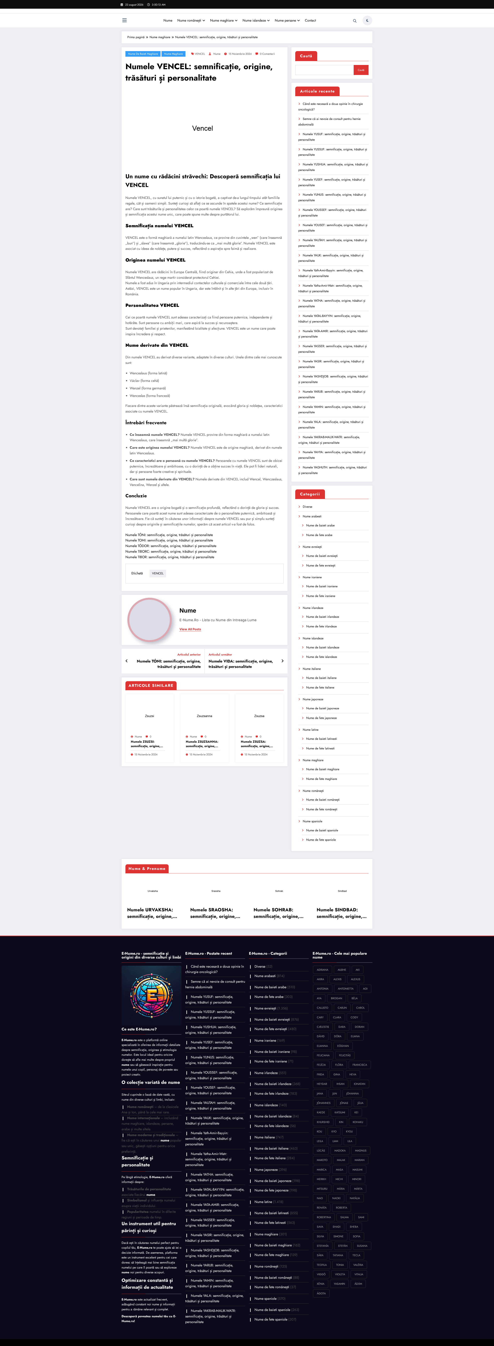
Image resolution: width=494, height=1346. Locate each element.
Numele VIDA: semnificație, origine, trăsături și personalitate (241, 664)
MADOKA (340, 1150)
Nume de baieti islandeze (322, 647)
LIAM (335, 1141)
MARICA (322, 1170)
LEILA (320, 1141)
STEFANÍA (323, 1246)
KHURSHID (323, 1122)
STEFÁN (343, 1246)
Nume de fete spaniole (321, 840)
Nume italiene (312, 669)
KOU (319, 1131)
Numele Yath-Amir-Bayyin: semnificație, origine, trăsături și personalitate (208, 1139)
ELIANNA (322, 1046)
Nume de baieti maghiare (143, 54)
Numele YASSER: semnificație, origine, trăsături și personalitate (210, 1222)
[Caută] (355, 21)
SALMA (344, 1217)
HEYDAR (322, 1084)
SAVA (320, 1227)
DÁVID (321, 1036)
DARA (341, 1027)
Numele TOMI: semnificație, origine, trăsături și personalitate (169, 540)
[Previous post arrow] (126, 661)
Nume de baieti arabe (320, 525)
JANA (320, 1093)
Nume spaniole (312, 821)
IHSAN (340, 1084)
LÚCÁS (321, 1150)
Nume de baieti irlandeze (322, 616)
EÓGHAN (343, 1046)
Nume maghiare (222, 20)
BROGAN (336, 998)
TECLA (356, 1255)
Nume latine (310, 729)
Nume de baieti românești (323, 799)
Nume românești (189, 20)
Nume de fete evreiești (320, 565)
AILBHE (342, 970)
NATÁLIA (355, 1198)
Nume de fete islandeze (321, 657)
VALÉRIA (358, 1265)
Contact (310, 20)
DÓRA (337, 1036)
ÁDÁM (358, 1284)
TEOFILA (322, 1265)
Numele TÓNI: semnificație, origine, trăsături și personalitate (169, 534)
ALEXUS (355, 979)
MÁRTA (358, 1189)
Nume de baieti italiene (321, 678)
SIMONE (338, 1236)
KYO (334, 1131)
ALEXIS (337, 979)
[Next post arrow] (282, 661)
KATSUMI (340, 1112)
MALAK (341, 1160)
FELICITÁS (345, 1055)
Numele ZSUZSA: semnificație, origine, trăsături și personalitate (255, 744)
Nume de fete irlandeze (321, 626)
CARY (320, 1017)
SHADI (336, 1227)
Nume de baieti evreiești (322, 556)
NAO (320, 1198)
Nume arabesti (312, 516)
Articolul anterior (189, 654)
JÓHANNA (352, 1093)
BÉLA (355, 998)
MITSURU (322, 1189)
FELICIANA (323, 1055)
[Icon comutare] (124, 21)
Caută (306, 56)
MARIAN (360, 1160)
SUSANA (362, 1246)
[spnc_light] (367, 20)
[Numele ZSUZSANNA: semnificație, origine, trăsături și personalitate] (204, 715)
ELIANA (355, 1036)
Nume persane (285, 20)
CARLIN (342, 1008)
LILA (350, 1141)
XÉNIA (320, 1284)
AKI (358, 970)
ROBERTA (341, 1208)
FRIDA (320, 1074)
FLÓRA (339, 1065)
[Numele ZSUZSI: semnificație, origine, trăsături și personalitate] (149, 715)
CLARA (337, 1017)
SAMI (361, 1217)
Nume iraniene (312, 577)
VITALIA (358, 1274)
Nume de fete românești (321, 809)
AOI (365, 989)
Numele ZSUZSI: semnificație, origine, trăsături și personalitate (145, 744)
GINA (336, 1074)
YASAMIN (339, 1284)
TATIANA (338, 1255)
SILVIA (320, 1236)
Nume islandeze (254, 20)
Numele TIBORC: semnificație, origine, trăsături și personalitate (171, 551)
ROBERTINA (324, 1217)
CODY (354, 1017)
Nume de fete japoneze (321, 718)
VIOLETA (340, 1274)
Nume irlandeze (313, 608)
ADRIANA (322, 970)
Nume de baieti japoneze (322, 708)
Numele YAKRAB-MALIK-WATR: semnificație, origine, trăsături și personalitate (210, 1316)
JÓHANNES (324, 1103)
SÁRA (320, 1255)
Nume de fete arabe (319, 535)
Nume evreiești (312, 547)
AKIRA (320, 979)
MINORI (356, 1179)
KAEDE (321, 1112)
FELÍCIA (321, 1065)
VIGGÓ (321, 1274)
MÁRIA (341, 1189)
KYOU (349, 1131)
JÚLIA (360, 1103)
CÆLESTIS (323, 1027)
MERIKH (321, 1179)
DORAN (359, 1027)
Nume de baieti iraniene (322, 586)
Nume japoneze (313, 699)
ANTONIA (322, 989)
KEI (356, 1112)
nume (216, 54)
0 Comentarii (267, 54)
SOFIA (356, 1236)
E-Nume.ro (129, 1040)
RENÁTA (322, 1208)
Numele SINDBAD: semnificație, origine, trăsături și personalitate (339, 913)
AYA (319, 998)
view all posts (190, 629)
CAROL (360, 1008)
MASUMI (357, 1170)
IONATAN (359, 1084)
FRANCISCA (360, 1065)
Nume (167, 20)
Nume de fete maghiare (321, 779)
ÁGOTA (321, 1293)
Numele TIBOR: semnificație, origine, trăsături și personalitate (169, 557)
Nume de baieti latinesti (321, 739)
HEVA (352, 1074)
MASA (339, 1170)
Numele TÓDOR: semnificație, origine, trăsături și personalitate (170, 545)
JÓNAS (344, 1103)
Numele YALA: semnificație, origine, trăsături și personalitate (214, 1298)
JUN (334, 1093)
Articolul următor (220, 654)
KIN (341, 1122)
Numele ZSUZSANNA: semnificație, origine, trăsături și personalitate (202, 744)
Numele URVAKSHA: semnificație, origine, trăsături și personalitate (150, 913)
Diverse (307, 506)
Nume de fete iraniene (320, 596)
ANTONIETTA (346, 989)
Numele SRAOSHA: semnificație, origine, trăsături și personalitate (213, 913)
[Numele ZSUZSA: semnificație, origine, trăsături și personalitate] (259, 715)
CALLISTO (322, 1008)
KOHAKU (358, 1122)
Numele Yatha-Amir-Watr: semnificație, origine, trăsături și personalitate (208, 1159)
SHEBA (354, 1227)
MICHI (339, 1179)
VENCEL (200, 54)
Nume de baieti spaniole (322, 830)
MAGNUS (360, 1150)
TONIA (340, 1265)
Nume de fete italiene (320, 687)
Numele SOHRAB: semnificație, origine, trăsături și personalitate (276, 913)
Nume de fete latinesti (320, 748)
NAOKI (336, 1198)
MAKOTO (322, 1160)
